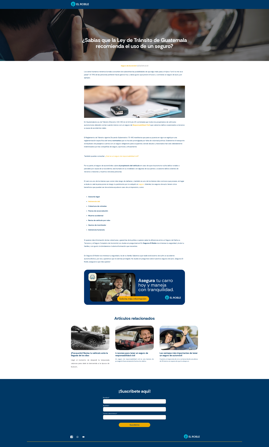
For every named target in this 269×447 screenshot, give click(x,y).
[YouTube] (83, 437)
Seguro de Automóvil (129, 66)
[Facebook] (71, 437)
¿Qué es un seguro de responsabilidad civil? (122, 156)
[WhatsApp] (77, 437)
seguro (141, 184)
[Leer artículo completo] (90, 348)
